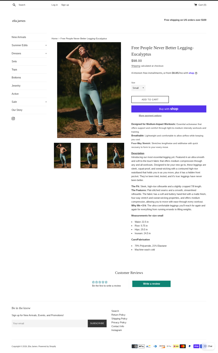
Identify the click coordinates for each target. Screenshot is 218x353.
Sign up (65, 5)
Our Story (17, 110)
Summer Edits (29, 45)
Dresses (29, 53)
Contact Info (117, 326)
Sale (29, 101)
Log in (55, 5)
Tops (14, 69)
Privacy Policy (118, 322)
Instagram (116, 330)
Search (115, 311)
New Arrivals (19, 37)
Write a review (151, 283)
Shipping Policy (119, 318)
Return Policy (118, 314)
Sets (14, 61)
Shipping (135, 66)
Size (133, 83)
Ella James (33, 346)
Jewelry (16, 85)
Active (15, 93)
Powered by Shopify (47, 346)
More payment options (150, 115)
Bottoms (16, 77)
